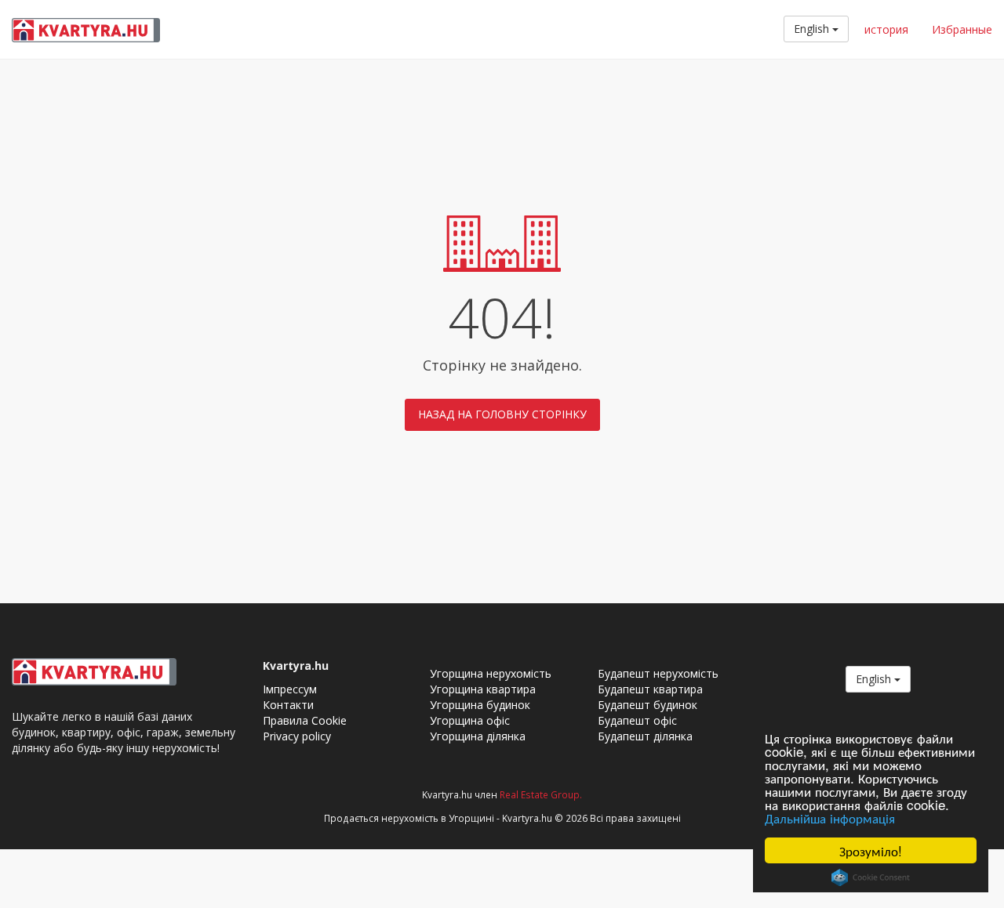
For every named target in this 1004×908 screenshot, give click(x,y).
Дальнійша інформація (830, 817)
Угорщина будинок (480, 704)
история (886, 29)
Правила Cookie (305, 720)
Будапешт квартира (650, 689)
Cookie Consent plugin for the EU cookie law (870, 877)
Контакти (288, 704)
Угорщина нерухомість (490, 673)
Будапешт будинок (647, 704)
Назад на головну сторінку (502, 414)
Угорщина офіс (470, 720)
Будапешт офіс (637, 720)
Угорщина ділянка (478, 736)
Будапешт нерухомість (658, 673)
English (813, 28)
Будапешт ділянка (645, 736)
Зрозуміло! (870, 850)
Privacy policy (297, 736)
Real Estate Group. (541, 794)
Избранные (962, 29)
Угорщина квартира (483, 689)
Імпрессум (290, 689)
